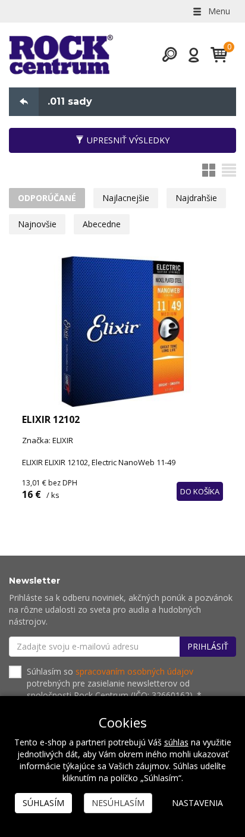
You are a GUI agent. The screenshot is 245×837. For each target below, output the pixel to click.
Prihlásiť (207, 646)
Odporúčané (47, 197)
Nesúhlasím (118, 802)
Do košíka (199, 491)
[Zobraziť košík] (214, 55)
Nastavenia (197, 802)
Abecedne (102, 224)
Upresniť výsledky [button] (128, 140)
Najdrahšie (196, 197)
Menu (218, 11)
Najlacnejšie (125, 197)
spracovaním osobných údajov (134, 671)
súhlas (176, 742)
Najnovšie (37, 224)
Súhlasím (43, 802)
